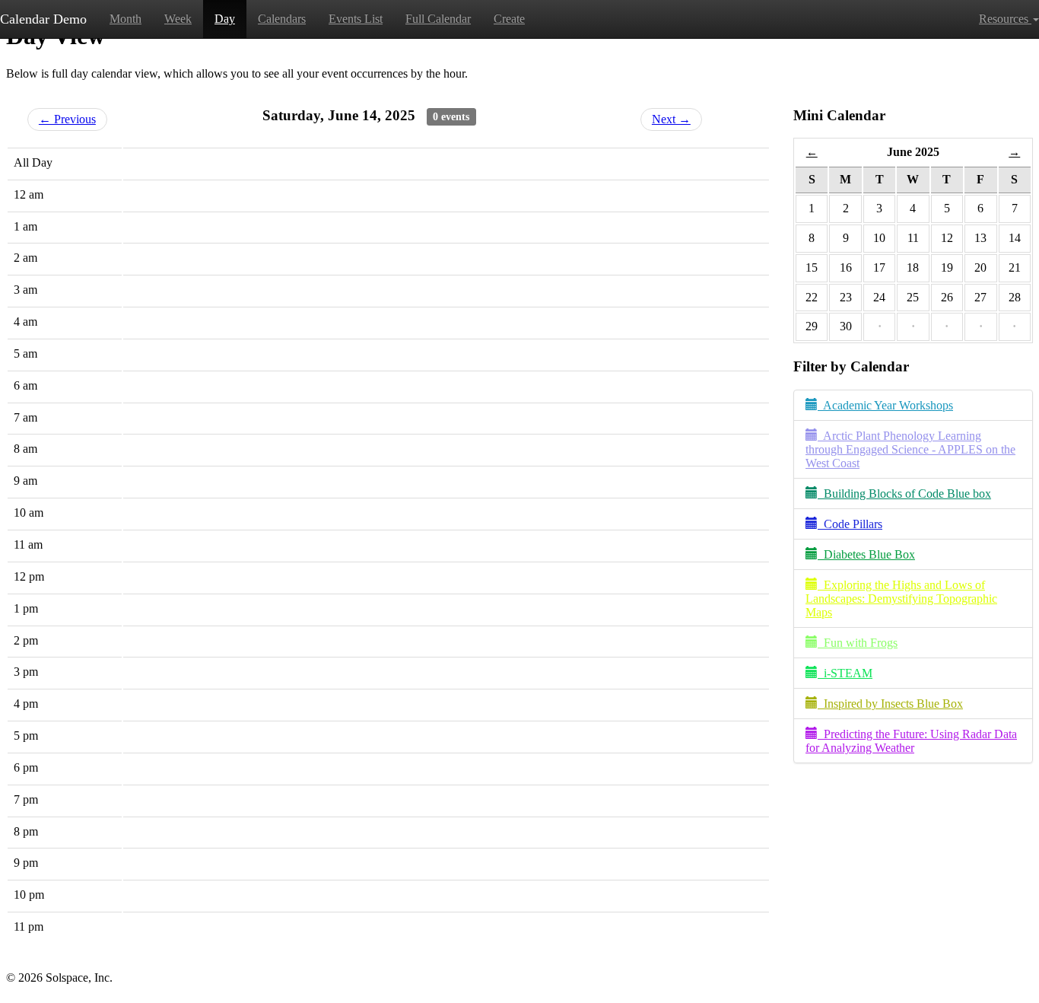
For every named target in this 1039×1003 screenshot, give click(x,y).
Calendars (282, 18)
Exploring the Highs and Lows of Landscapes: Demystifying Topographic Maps (901, 598)
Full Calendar (438, 18)
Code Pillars (850, 523)
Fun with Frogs (858, 642)
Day (224, 18)
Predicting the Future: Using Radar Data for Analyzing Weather (911, 741)
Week (178, 18)
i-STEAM (845, 673)
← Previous (67, 119)
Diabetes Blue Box (866, 554)
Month (125, 18)
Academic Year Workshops (885, 405)
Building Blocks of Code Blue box (904, 493)
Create (509, 18)
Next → (671, 119)
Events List (356, 18)
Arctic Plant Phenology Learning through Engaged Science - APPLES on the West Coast (910, 449)
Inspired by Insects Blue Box (890, 703)
